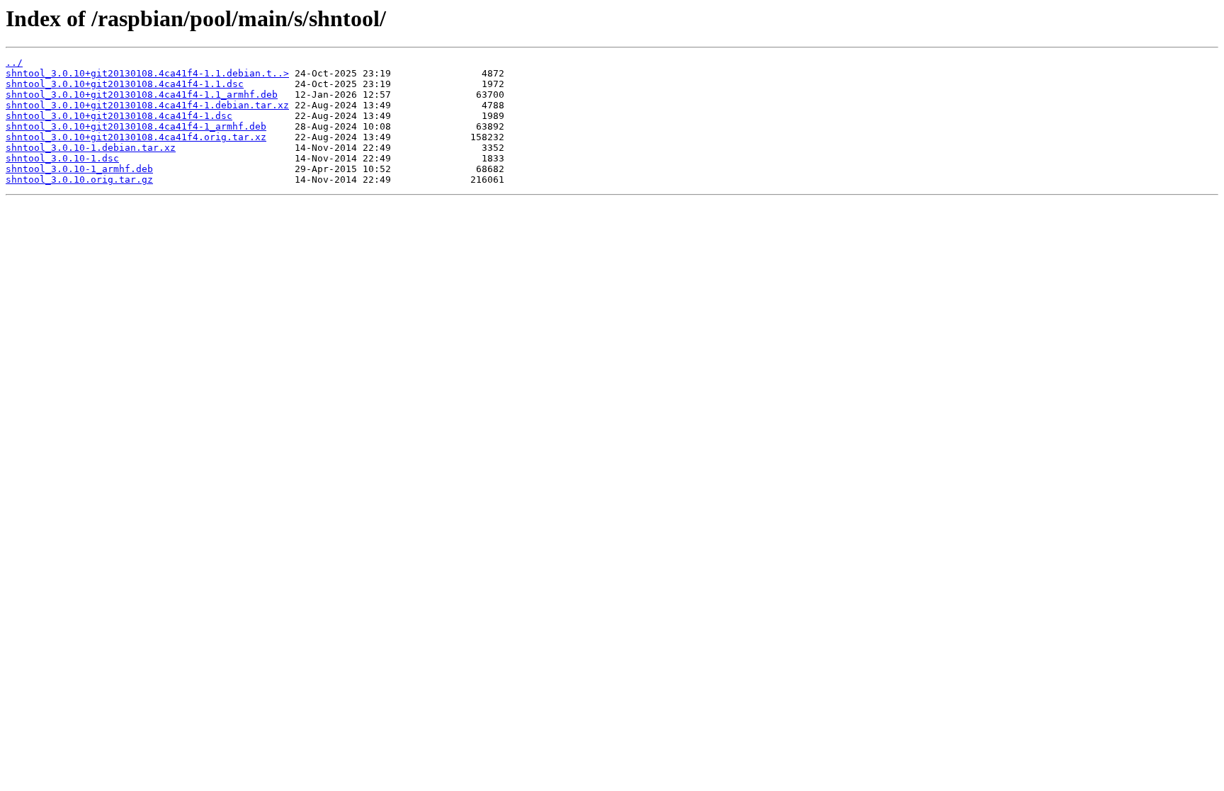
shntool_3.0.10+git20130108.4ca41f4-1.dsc (119, 115)
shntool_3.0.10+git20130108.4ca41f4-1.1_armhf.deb (142, 94)
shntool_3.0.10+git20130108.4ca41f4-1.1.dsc (125, 84)
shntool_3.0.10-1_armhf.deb (79, 169)
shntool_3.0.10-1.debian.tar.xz (91, 147)
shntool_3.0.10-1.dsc (62, 158)
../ (14, 62)
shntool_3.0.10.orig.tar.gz (79, 179)
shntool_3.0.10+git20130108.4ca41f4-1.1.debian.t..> (147, 73)
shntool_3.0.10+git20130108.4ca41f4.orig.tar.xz (136, 137)
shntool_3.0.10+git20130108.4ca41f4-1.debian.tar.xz (147, 105)
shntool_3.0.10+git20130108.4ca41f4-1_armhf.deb (136, 126)
